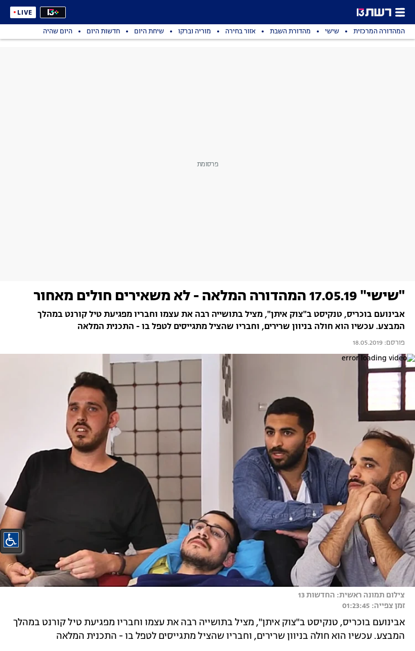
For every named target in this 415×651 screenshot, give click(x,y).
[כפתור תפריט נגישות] (11, 539)
